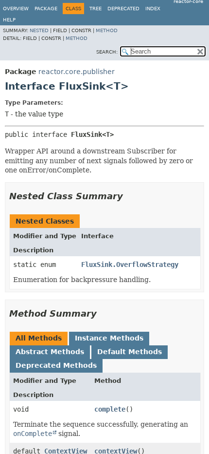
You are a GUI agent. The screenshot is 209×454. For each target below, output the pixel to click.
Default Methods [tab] (129, 352)
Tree (95, 8)
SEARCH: (107, 52)
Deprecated (123, 8)
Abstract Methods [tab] (50, 352)
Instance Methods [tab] (109, 338)
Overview (16, 8)
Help (9, 19)
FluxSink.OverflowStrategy (129, 264)
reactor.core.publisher (76, 72)
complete (109, 409)
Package (46, 8)
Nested (39, 30)
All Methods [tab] (39, 338)
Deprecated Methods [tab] (56, 365)
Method (107, 30)
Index (152, 8)
